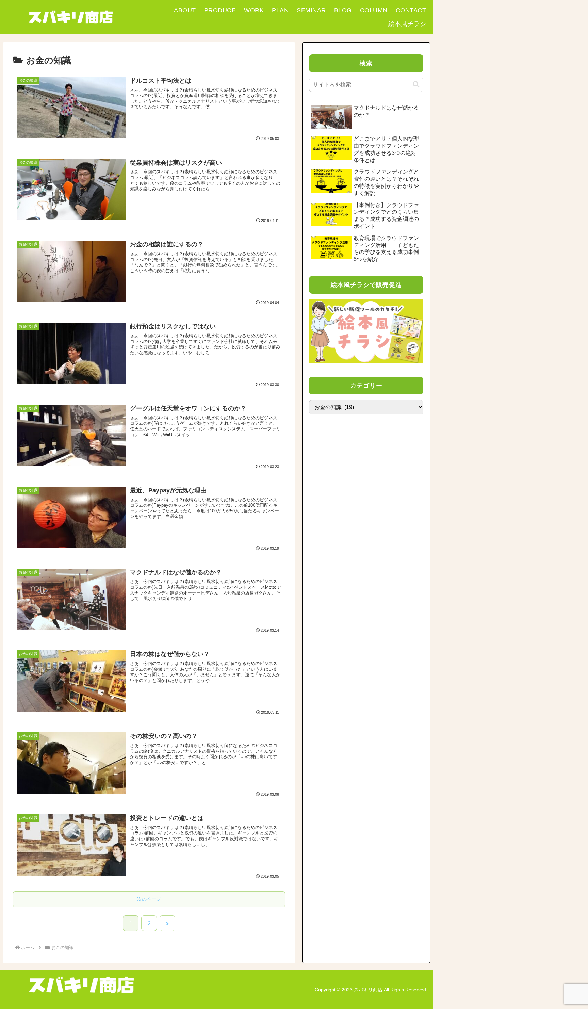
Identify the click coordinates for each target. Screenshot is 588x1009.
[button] (416, 84)
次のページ (149, 899)
